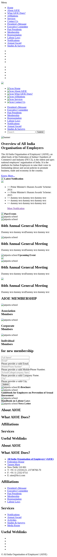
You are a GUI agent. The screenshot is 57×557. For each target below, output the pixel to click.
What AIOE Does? (16, 13)
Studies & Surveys (16, 45)
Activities (11, 520)
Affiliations (12, 16)
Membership (13, 32)
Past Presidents (14, 29)
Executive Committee (17, 26)
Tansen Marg (13, 464)
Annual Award (14, 43)
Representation (14, 35)
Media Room (13, 525)
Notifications (13, 40)
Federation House (15, 461)
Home (10, 7)
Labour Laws (13, 37)
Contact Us (12, 21)
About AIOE (13, 10)
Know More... (8, 175)
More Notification (15, 208)
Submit (40, 132)
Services (11, 18)
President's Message (16, 24)
